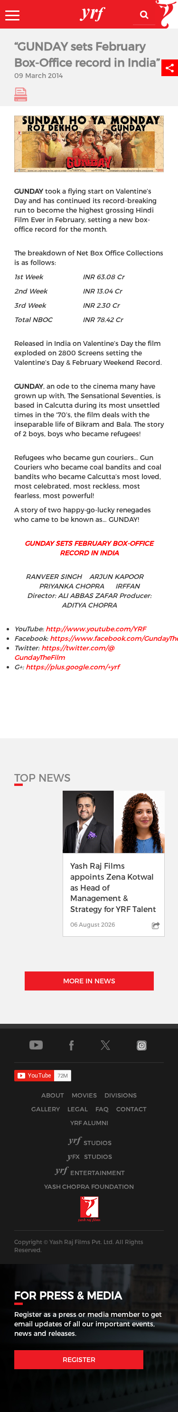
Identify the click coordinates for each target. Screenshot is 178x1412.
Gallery (45, 1109)
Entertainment (97, 1173)
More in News (89, 981)
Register (79, 1359)
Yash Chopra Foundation (89, 1186)
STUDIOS (92, 1156)
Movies (84, 1095)
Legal (77, 1109)
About (52, 1095)
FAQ (102, 1109)
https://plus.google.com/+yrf (72, 667)
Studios (98, 1143)
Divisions (120, 1095)
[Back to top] (148, 1402)
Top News (42, 777)
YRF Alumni (89, 1123)
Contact (131, 1109)
